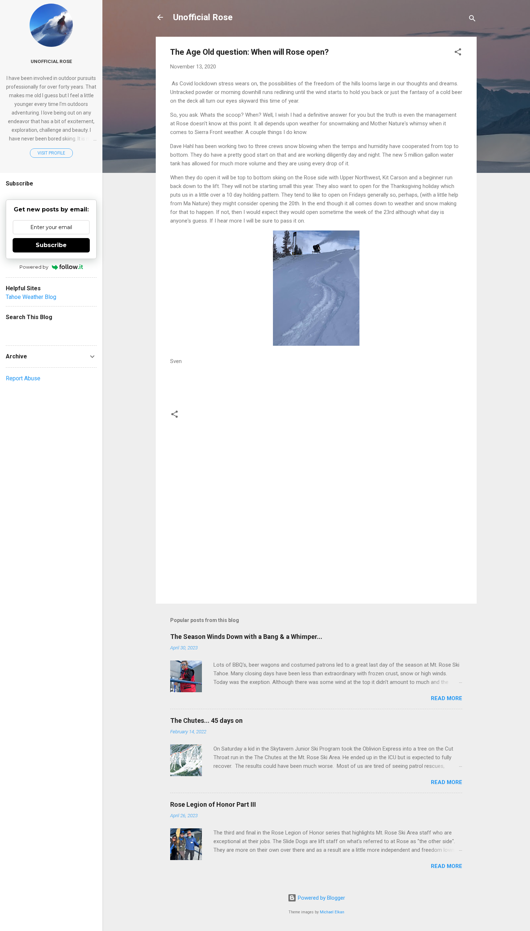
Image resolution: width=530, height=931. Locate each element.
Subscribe (51, 245)
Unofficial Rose (203, 17)
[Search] (472, 20)
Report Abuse (23, 378)
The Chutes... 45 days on (206, 720)
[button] (458, 53)
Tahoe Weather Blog (31, 297)
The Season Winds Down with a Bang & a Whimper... (246, 636)
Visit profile (51, 153)
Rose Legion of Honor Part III (213, 804)
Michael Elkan (332, 912)
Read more (446, 698)
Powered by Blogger (320, 898)
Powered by (33, 267)
